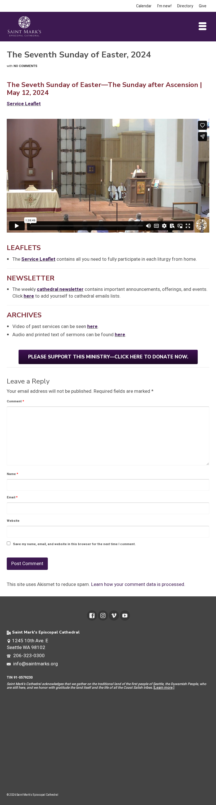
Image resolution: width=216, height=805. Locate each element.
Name (12, 474)
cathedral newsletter (60, 289)
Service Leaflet (38, 259)
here (29, 296)
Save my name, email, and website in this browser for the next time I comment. (74, 544)
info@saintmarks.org (35, 663)
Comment (15, 401)
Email (12, 497)
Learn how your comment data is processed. (138, 584)
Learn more (163, 687)
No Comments (25, 66)
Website (13, 520)
